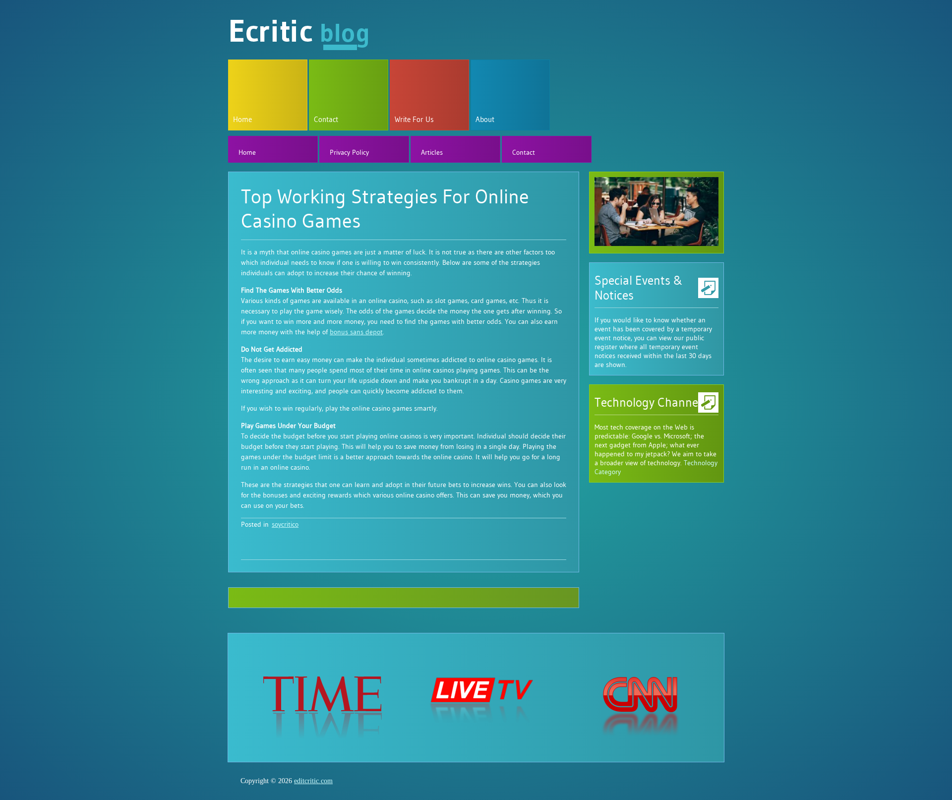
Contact (326, 119)
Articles (432, 152)
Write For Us (414, 119)
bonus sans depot (356, 331)
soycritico (285, 524)
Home (242, 119)
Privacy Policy (349, 152)
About (485, 119)
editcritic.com (313, 781)
